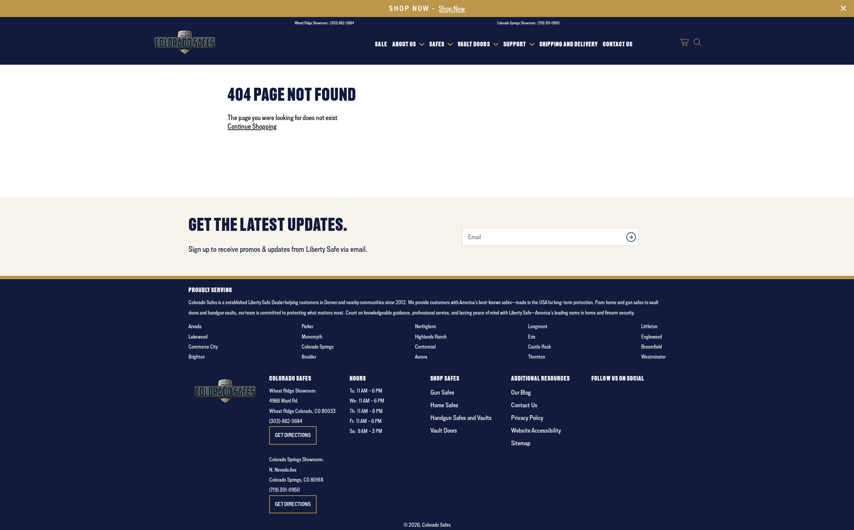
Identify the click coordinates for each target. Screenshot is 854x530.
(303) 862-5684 (342, 22)
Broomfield (651, 347)
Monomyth (312, 337)
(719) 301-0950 (548, 22)
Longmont (537, 326)
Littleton (649, 326)
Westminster (653, 357)
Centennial (425, 347)
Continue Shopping (252, 126)
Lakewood (197, 337)
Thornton (536, 357)
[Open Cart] (685, 43)
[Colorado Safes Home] (185, 40)
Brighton (196, 357)
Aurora (421, 357)
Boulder (309, 357)
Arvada (194, 326)
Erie (531, 337)
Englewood (651, 337)
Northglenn (425, 326)
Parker (307, 326)
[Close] (843, 9)
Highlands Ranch (431, 337)
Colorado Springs (318, 347)
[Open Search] (697, 43)
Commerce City (203, 347)
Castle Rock (539, 347)
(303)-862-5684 (285, 421)
